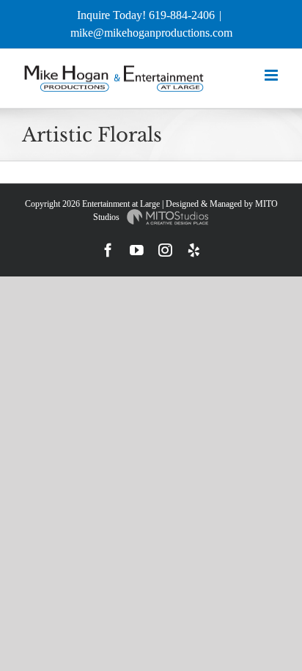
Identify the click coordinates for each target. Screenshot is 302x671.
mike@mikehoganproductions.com (151, 32)
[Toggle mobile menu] (272, 75)
